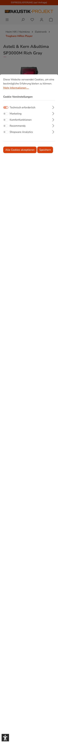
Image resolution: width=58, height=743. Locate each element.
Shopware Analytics (21, 132)
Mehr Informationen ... (16, 88)
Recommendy (18, 126)
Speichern (45, 150)
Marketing (15, 113)
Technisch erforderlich (22, 107)
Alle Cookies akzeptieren (19, 150)
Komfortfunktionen (21, 120)
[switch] (5, 113)
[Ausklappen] (53, 107)
